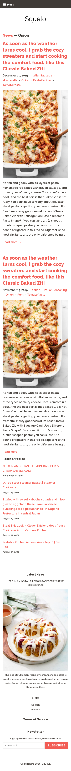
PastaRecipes (42, 80)
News (8, 35)
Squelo (46, 763)
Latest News (35, 574)
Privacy (35, 709)
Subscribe (56, 745)
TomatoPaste (12, 85)
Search (35, 704)
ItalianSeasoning (55, 290)
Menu (10, 4)
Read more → (12, 242)
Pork (20, 294)
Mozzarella (10, 80)
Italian (36, 290)
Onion (25, 80)
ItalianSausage (42, 75)
